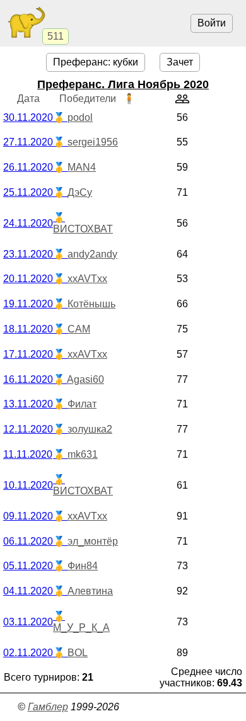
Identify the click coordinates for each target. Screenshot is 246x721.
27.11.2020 (28, 142)
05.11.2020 (28, 565)
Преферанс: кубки (95, 62)
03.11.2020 (28, 621)
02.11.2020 (28, 652)
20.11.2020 (28, 278)
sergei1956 (92, 142)
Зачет (180, 62)
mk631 (82, 454)
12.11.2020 (28, 429)
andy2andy (92, 254)
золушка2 (89, 429)
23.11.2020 (28, 254)
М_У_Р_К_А (81, 627)
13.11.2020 (28, 404)
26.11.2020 (28, 167)
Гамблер (48, 706)
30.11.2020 (28, 117)
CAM (78, 329)
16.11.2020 (28, 379)
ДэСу (79, 192)
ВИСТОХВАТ (83, 229)
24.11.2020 (28, 223)
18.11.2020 (28, 329)
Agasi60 (85, 379)
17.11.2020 (28, 354)
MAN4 (81, 167)
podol (80, 117)
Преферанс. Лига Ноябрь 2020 (123, 84)
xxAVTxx (87, 278)
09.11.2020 (28, 516)
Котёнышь (91, 303)
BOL (77, 652)
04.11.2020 (28, 591)
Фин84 (82, 565)
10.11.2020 (28, 485)
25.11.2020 (28, 192)
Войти (211, 23)
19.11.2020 (28, 303)
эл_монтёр (92, 541)
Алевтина (90, 591)
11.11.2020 (27, 454)
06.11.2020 (28, 541)
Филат (82, 404)
